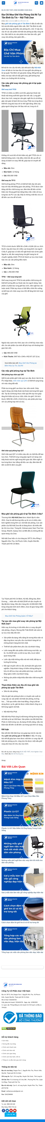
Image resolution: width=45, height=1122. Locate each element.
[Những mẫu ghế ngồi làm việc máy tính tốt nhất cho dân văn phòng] (22, 846)
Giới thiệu (5, 1040)
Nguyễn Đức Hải (23, 21)
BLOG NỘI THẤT (7, 10)
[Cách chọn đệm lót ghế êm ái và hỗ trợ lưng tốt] (22, 908)
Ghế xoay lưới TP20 (9, 89)
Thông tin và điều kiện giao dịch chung (14, 1060)
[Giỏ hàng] (41, 3)
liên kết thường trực (17, 754)
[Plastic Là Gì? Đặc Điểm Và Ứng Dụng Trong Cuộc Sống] (22, 814)
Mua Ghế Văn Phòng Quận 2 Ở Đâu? (19, 616)
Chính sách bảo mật (9, 1050)
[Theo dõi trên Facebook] (3, 1110)
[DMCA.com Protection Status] (9, 1028)
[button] (3, 3)
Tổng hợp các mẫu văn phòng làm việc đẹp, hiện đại (22, 952)
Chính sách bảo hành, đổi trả (11, 1057)
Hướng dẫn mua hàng (9, 1044)
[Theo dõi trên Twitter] (7, 1110)
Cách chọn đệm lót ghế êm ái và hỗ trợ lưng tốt (20, 922)
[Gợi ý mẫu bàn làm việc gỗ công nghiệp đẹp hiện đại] (22, 878)
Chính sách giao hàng (9, 1053)
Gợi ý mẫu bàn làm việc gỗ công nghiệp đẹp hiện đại (22, 892)
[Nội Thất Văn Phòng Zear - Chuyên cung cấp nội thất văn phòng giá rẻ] (21, 3)
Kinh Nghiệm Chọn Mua (23, 10)
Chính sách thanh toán (9, 1047)
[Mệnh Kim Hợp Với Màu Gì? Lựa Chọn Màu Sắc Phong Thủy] (22, 782)
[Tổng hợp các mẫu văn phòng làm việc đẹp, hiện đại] (22, 938)
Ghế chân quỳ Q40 (20, 381)
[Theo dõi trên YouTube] (15, 1110)
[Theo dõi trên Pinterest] (11, 1110)
